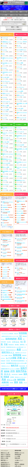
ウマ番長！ (5, 294)
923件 (24, 43)
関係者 (6, 377)
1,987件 (25, 47)
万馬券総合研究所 (21, 294)
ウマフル (5, 49)
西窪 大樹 (16, 333)
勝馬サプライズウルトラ (22, 113)
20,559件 (25, 89)
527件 (24, 85)
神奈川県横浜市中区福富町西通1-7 (18, 360)
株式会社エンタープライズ (20, 352)
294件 (10, 135)
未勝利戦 (5, 382)
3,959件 (25, 72)
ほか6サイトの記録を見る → (7, 227)
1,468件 (25, 93)
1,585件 (11, 165)
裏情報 (6, 371)
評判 (12, 371)
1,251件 (25, 142)
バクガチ (19, 83)
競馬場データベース (19, 452)
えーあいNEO (20, 108)
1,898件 (25, 110)
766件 (24, 64)
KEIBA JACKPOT (21, 300)
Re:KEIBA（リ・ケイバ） (22, 58)
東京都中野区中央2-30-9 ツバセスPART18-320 (14, 347)
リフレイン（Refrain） (22, 41)
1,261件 (25, 68)
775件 (24, 97)
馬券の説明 (17, 458)
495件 (13, 423)
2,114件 (25, 101)
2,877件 (11, 70)
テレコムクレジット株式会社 (7, 333)
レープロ (5, 117)
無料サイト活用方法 (5, 456)
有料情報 (11, 382)
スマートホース (20, 53)
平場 (5, 344)
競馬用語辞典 (18, 454)
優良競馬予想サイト (5, 464)
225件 (10, 51)
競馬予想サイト (8, 352)
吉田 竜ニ (22, 344)
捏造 (21, 382)
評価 (19, 358)
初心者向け (9, 341)
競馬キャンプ (6, 292)
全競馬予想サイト (5, 462)
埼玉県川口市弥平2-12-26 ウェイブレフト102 (10, 336)
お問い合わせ (18, 466)
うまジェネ (19, 37)
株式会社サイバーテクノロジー (20, 377)
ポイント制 (11, 380)
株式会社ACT (11, 344)
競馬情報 (17, 355)
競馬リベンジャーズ (21, 117)
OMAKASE (5, 207)
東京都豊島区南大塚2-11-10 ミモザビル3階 (16, 363)
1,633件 (25, 39)
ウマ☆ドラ (19, 67)
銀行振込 (17, 344)
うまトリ (19, 140)
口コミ (7, 374)
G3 (24, 358)
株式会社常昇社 (22, 365)
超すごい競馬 (20, 62)
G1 (21, 342)
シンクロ (5, 224)
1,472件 (25, 51)
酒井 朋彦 (8, 360)
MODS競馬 (19, 247)
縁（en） (19, 45)
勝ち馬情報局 (6, 297)
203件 (24, 60)
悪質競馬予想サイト (5, 466)
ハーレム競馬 (20, 91)
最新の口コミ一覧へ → (7, 278)
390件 (24, 76)
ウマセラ (5, 68)
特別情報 (23, 333)
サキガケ (19, 79)
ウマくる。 (5, 215)
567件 (10, 75)
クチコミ (15, 342)
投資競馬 (20, 374)
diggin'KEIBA (20, 297)
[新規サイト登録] (14, 29)
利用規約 (17, 462)
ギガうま (14, 417)
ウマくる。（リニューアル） (8, 133)
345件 (24, 80)
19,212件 (11, 119)
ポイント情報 (4, 355)
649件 (24, 115)
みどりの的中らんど (21, 49)
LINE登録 (12, 377)
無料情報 (21, 379)
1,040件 (25, 55)
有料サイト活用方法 (5, 454)
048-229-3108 (15, 374)
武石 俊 (10, 355)
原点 (18, 71)
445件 (10, 43)
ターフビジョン (20, 87)
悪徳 (4, 379)
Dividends (5, 290)
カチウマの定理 (6, 163)
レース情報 (11, 358)
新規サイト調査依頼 (19, 464)
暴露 (19, 349)
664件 (24, 119)
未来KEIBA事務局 (7, 299)
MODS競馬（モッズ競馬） (22, 104)
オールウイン (20, 99)
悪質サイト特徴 (4, 458)
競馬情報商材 (11, 339)
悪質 (20, 338)
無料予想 (14, 366)
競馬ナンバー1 (20, 95)
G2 (20, 336)
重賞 (16, 382)
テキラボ (19, 75)
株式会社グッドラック (6, 365)
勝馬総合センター (7, 41)
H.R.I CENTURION (21, 291)
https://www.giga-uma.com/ (12, 427)
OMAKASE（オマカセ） (7, 73)
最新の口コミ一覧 (5, 452)
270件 (24, 106)
